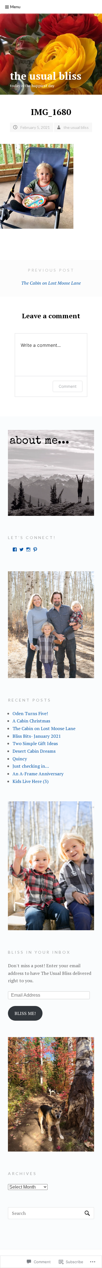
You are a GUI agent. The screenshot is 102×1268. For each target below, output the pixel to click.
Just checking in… (30, 766)
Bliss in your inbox (39, 952)
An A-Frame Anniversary (37, 774)
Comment (67, 386)
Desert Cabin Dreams (34, 751)
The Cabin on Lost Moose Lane (51, 277)
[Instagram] (28, 549)
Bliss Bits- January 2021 (36, 736)
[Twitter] (21, 549)
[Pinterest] (35, 549)
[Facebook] (14, 549)
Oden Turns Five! (30, 713)
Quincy (19, 759)
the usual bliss (45, 76)
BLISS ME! (25, 1013)
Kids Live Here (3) (30, 781)
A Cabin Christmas (31, 721)
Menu (15, 6)
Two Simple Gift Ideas (35, 743)
